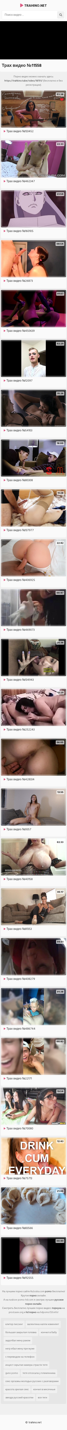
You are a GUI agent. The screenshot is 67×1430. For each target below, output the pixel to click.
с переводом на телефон (19, 1357)
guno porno (11, 1373)
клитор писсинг (14, 1324)
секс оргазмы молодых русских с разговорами (32, 1381)
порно (33, 1295)
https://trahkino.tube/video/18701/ (23, 81)
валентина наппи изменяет (43, 1324)
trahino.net (35, 6)
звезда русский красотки (19, 1397)
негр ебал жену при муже (19, 1349)
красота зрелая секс (17, 1389)
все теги (42, 1397)
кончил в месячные (44, 1389)
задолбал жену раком (17, 1340)
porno (48, 1291)
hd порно (31, 1312)
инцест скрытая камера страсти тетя (26, 1365)
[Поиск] (60, 14)
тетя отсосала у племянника (39, 1373)
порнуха (56, 1308)
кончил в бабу (49, 1332)
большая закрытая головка (20, 1332)
